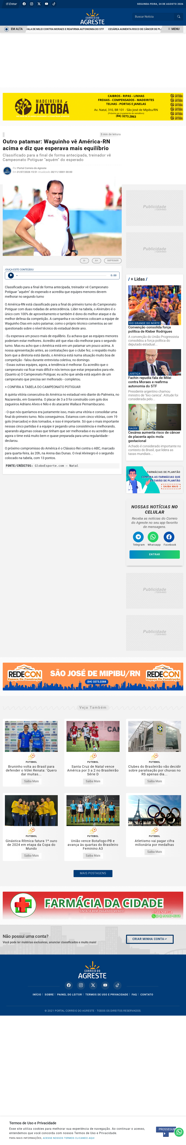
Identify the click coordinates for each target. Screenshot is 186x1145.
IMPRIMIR (113, 260)
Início (37, 994)
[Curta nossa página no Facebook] (69, 985)
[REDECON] (93, 905)
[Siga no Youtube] (46, 4)
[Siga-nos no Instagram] (81, 985)
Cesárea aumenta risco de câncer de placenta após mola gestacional (138, 29)
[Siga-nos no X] (93, 985)
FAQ (134, 994)
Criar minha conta (148, 939)
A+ (96, 260)
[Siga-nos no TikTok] (117, 985)
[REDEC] (93, 676)
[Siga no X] (39, 4)
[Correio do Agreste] (93, 16)
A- (84, 260)
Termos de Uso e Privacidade (106, 994)
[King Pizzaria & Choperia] (154, 208)
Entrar (12, 4)
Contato (146, 994)
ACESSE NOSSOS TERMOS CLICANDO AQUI (69, 1138)
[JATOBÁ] (93, 106)
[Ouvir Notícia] (11, 275)
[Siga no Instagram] (32, 4)
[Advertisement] (93, 60)
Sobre (49, 994)
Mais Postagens (93, 873)
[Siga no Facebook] (24, 4)
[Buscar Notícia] (178, 17)
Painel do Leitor (69, 994)
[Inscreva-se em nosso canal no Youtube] (105, 985)
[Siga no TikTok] (54, 4)
